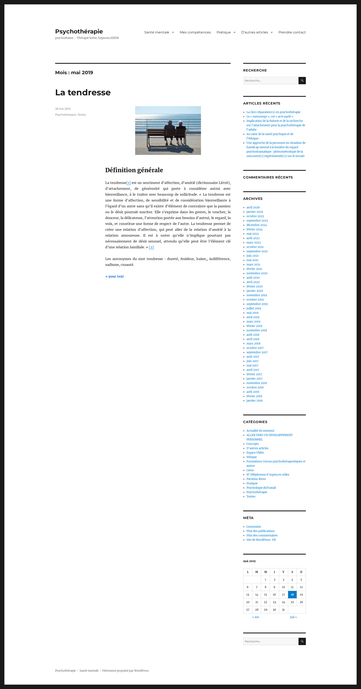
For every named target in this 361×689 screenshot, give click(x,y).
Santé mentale (156, 32)
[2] (151, 247)
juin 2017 (253, 361)
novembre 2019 (257, 295)
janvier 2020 (255, 291)
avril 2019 (253, 317)
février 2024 (255, 229)
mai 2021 (252, 260)
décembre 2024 (257, 225)
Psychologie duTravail (261, 488)
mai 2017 (252, 365)
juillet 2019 (254, 308)
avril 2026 (253, 207)
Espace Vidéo (255, 452)
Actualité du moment (260, 431)
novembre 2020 (257, 273)
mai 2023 (253, 234)
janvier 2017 (255, 378)
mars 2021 (253, 264)
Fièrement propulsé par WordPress (125, 670)
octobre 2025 (255, 216)
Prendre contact (292, 32)
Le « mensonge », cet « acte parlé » (270, 116)
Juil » (293, 617)
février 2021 (254, 269)
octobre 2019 (255, 299)
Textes (82, 114)
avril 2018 (253, 339)
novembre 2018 (257, 330)
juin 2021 (253, 256)
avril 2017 (253, 370)
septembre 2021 (257, 251)
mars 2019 (254, 321)
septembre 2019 (257, 304)
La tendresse (83, 92)
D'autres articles (257, 448)
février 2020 (255, 286)
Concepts (253, 444)
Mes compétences (195, 32)
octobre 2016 (255, 387)
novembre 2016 (257, 383)
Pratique (224, 32)
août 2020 (253, 277)
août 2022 (253, 238)
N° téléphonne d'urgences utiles (268, 474)
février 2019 (254, 326)
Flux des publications (261, 531)
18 (292, 594)
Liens (250, 470)
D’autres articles (254, 32)
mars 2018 (253, 343)
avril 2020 (253, 282)
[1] (128, 183)
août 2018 (253, 335)
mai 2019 (253, 313)
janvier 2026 (255, 212)
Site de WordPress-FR (261, 540)
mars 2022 (254, 242)
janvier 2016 (255, 400)
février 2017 (254, 374)
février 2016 (254, 396)
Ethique (252, 457)
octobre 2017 (255, 348)
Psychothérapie (79, 31)
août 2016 (253, 392)
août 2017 (253, 357)
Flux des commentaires (262, 535)
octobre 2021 (255, 247)
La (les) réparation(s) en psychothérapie (273, 112)
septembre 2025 (257, 220)
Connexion (254, 526)
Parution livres (256, 479)
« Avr (255, 617)
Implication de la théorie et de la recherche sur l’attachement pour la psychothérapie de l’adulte (276, 125)
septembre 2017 (257, 352)
